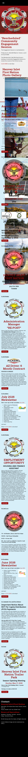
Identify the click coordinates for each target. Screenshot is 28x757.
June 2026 (22, 568)
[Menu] (3, 2)
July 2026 (22, 402)
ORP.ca (2, 723)
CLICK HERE (4, 64)
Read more (4, 151)
